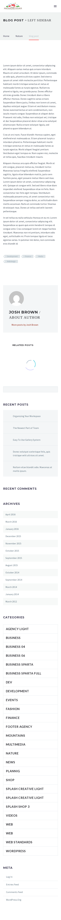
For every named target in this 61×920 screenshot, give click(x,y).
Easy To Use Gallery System (26, 439)
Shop (10, 780)
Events (12, 700)
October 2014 (12, 572)
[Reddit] (26, 270)
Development (12, 256)
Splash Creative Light (25, 789)
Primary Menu (55, 6)
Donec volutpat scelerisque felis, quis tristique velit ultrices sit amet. (31, 453)
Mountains (15, 735)
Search (55, 389)
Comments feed (14, 892)
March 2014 (11, 586)
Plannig (13, 771)
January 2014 (12, 594)
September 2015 (13, 557)
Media (40, 256)
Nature (12, 753)
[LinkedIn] (22, 270)
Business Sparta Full (23, 673)
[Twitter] (9, 270)
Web (9, 824)
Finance (28, 256)
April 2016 (10, 514)
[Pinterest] (13, 270)
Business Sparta (19, 664)
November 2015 (13, 543)
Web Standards (19, 842)
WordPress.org (13, 899)
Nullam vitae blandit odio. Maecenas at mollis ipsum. (32, 469)
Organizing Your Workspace (27, 416)
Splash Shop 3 (18, 806)
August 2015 (11, 565)
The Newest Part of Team (26, 427)
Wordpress (16, 851)
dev (9, 682)
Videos (11, 815)
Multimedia (15, 744)
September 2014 (13, 579)
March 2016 (11, 521)
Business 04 (15, 646)
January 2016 (12, 528)
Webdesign (11, 261)
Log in (9, 876)
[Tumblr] (18, 270)
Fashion (13, 709)
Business (13, 638)
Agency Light (17, 629)
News (10, 762)
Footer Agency (19, 726)
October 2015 (12, 550)
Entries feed (12, 884)
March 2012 (11, 601)
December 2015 (13, 536)
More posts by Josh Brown (25, 324)
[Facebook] (5, 270)
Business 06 (15, 655)
